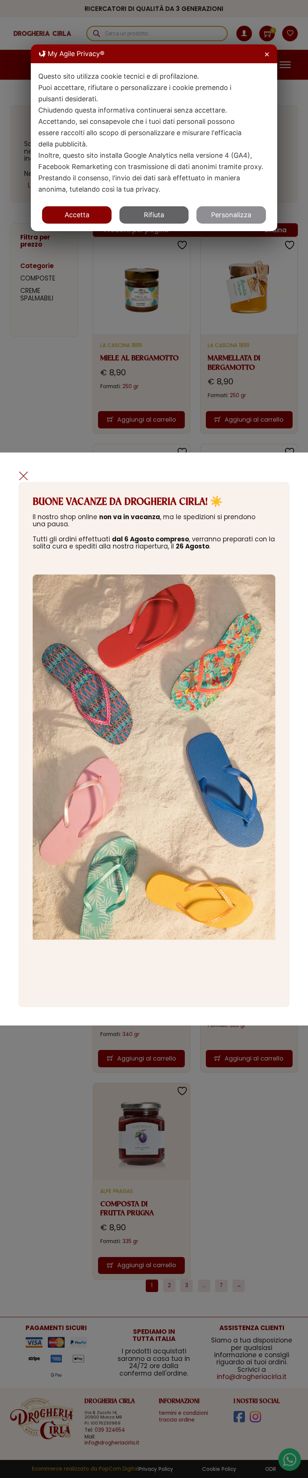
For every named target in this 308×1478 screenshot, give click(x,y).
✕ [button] (267, 54)
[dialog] (154, 137)
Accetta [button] (77, 215)
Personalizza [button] (231, 215)
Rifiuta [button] (154, 215)
